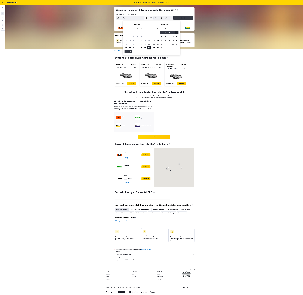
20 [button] (141, 44)
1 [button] (161, 32)
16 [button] (126, 44)
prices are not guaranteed (146, 249)
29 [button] (149, 48)
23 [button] (126, 48)
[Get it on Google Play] (186, 272)
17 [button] (130, 44)
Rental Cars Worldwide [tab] (158, 209)
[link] (154, 137)
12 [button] (137, 40)
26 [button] (137, 48)
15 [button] (149, 40)
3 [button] (169, 32)
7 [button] (145, 36)
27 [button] (141, 48)
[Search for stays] (3, 10)
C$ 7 (173, 9)
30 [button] (126, 51)
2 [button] (126, 36)
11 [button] (133, 40)
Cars (115, 50)
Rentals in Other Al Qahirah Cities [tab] (124, 213)
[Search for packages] (3, 17)
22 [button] (149, 44)
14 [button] (145, 40)
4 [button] (133, 36)
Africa (119, 50)
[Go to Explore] (3, 20)
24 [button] (130, 48)
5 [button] (137, 36)
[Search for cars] (3, 13)
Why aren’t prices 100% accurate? (125, 260)
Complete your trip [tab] (154, 213)
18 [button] (133, 44)
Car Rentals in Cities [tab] (141, 213)
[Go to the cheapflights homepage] (11, 2)
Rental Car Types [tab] (185, 209)
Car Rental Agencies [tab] (173, 209)
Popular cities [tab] (181, 213)
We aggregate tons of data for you (125, 257)
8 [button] (161, 36)
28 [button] (145, 48)
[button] (2, 2)
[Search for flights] (3, 7)
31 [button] (130, 51)
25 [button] (134, 48)
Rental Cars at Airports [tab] (121, 209)
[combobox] (120, 14)
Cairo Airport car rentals (121, 221)
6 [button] (141, 36)
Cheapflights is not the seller (123, 254)
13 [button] (141, 40)
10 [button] (130, 40)
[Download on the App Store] (186, 276)
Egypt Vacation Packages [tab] (168, 213)
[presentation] (177, 10)
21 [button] (145, 44)
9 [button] (126, 40)
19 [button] (137, 44)
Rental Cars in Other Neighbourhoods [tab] (140, 209)
